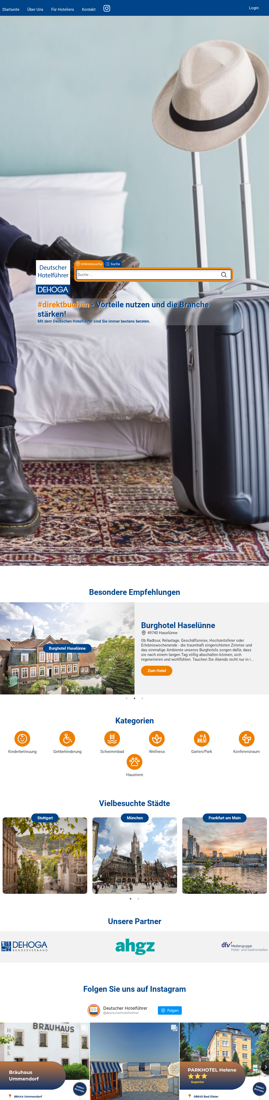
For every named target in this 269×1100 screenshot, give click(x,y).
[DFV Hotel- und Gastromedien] (223, 947)
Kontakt (89, 9)
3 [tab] (142, 698)
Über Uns (35, 9)
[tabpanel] (134, 648)
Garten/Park (201, 751)
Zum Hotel (157, 670)
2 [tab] (134, 698)
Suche (115, 264)
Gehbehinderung (67, 751)
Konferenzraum (246, 751)
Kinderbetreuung (22, 751)
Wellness (157, 751)
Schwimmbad (112, 751)
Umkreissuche (91, 264)
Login (254, 8)
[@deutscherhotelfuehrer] (94, 1010)
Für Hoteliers (62, 9)
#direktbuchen (63, 304)
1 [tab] (126, 698)
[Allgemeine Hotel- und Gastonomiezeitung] (134, 947)
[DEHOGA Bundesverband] (45, 946)
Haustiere (134, 774)
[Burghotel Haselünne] (67, 693)
